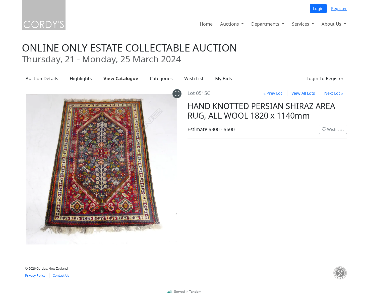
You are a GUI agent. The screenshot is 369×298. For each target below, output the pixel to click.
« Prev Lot (273, 93)
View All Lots (303, 93)
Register (339, 8)
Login (318, 8)
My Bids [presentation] (223, 78)
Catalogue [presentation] (120, 78)
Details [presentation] (42, 78)
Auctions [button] (230, 24)
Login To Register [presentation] (324, 78)
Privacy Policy (35, 275)
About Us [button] (332, 24)
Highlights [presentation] (81, 78)
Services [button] (301, 24)
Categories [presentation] (161, 78)
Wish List (335, 129)
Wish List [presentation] (194, 78)
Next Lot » (333, 93)
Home (206, 24)
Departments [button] (266, 24)
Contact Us (61, 275)
